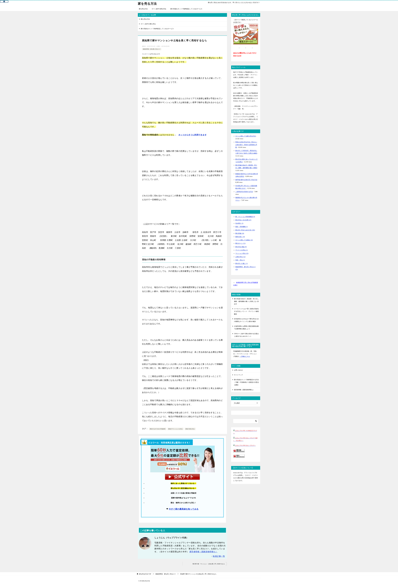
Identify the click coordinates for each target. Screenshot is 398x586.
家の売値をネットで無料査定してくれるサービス (186, 9)
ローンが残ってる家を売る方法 (245, 136)
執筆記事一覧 (219, 556)
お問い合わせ (238, 370)
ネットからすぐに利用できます (192, 135)
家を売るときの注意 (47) (243, 220)
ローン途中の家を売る (159, 9)
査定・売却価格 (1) (241, 226)
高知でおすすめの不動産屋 (157, 429)
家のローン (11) (240, 243)
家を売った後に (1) (241, 263)
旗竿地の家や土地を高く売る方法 (246, 180)
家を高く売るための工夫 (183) (245, 230)
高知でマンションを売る (175, 429)
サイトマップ (238, 375)
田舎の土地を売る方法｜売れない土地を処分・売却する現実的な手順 (246, 144)
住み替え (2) (239, 223)
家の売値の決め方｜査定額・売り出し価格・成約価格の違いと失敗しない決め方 (246, 301)
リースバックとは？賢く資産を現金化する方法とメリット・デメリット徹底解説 (246, 311)
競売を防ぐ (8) (240, 237)
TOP (145, 574)
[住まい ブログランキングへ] (239, 456)
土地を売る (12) (240, 257)
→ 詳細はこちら (244, 356)
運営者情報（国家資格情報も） (203, 552)
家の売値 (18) (239, 233)
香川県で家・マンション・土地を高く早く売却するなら (209, 564)
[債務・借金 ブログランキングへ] (239, 451)
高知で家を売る (190, 429)
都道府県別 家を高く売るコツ (151, 49)
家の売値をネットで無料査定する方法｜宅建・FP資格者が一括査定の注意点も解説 (246, 382)
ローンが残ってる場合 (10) (244, 240)
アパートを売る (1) (241, 250)
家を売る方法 (147, 3)
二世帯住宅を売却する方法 (244, 191)
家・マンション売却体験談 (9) (245, 216)
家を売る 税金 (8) (241, 247)
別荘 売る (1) (240, 260)
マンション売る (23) (241, 253)
